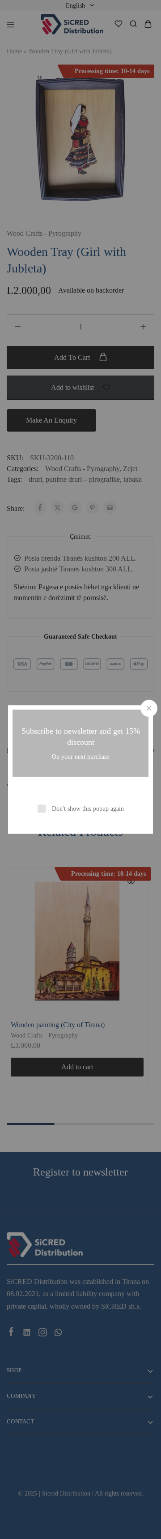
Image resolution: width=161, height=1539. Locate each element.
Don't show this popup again (88, 808)
